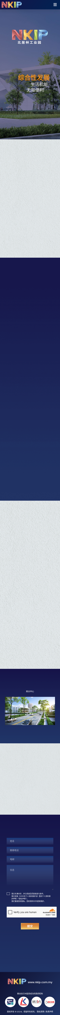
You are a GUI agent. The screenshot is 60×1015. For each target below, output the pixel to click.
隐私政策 (40, 1011)
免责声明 (49, 1011)
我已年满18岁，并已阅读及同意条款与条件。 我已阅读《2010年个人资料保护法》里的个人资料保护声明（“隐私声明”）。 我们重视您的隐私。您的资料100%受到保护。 (31, 897)
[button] (43, 4)
